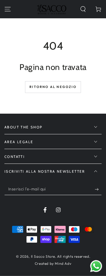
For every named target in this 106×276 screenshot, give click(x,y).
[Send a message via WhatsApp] (96, 266)
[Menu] (7, 9)
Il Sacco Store (43, 256)
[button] (83, 9)
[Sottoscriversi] (98, 189)
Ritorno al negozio (53, 87)
